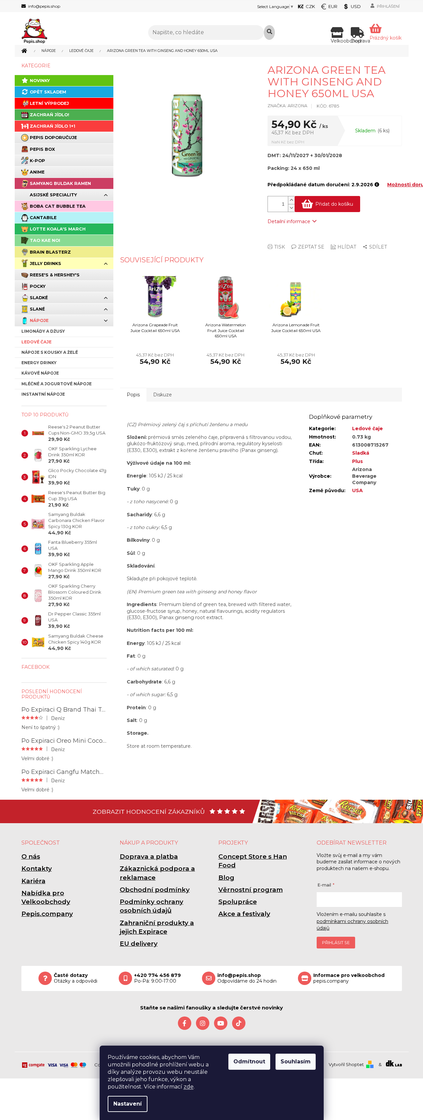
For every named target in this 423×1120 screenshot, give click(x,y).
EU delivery (138, 943)
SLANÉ (37, 309)
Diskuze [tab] (162, 395)
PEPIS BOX (42, 149)
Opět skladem (48, 91)
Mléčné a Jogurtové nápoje (56, 383)
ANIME (37, 172)
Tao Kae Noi (45, 240)
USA (357, 490)
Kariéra (33, 881)
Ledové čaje (36, 341)
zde (189, 1086)
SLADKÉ (39, 297)
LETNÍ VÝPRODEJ (49, 103)
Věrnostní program (250, 890)
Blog (226, 877)
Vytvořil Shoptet (346, 1064)
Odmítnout (249, 1061)
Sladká (360, 453)
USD (356, 6)
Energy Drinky (39, 362)
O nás (30, 856)
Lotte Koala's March (58, 229)
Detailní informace (289, 221)
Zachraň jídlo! (49, 114)
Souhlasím (296, 1061)
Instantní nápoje (43, 394)
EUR (332, 6)
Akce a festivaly (244, 914)
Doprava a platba (149, 856)
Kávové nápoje (40, 373)
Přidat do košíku (334, 204)
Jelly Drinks (45, 263)
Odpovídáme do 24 (247, 978)
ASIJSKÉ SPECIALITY (53, 194)
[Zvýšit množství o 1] (291, 200)
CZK (310, 6)
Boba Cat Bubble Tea (58, 206)
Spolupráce (237, 902)
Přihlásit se (336, 942)
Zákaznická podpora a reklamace (157, 873)
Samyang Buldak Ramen (60, 183)
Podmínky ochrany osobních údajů (151, 906)
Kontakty (36, 868)
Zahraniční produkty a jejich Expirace (157, 927)
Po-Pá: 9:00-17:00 (157, 978)
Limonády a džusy (43, 331)
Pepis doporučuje (53, 137)
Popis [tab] (133, 395)
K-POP (37, 160)
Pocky (37, 286)
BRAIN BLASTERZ (50, 252)
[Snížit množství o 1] (291, 208)
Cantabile (43, 217)
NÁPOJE (39, 320)
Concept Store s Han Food (252, 861)
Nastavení (127, 1104)
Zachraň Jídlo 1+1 (52, 126)
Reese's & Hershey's (55, 274)
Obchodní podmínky (155, 890)
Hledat (269, 32)
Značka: (287, 105)
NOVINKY (40, 80)
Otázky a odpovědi (75, 978)
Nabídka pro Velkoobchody (45, 897)
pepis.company (349, 978)
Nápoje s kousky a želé (49, 352)
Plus (357, 461)
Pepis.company (47, 914)
